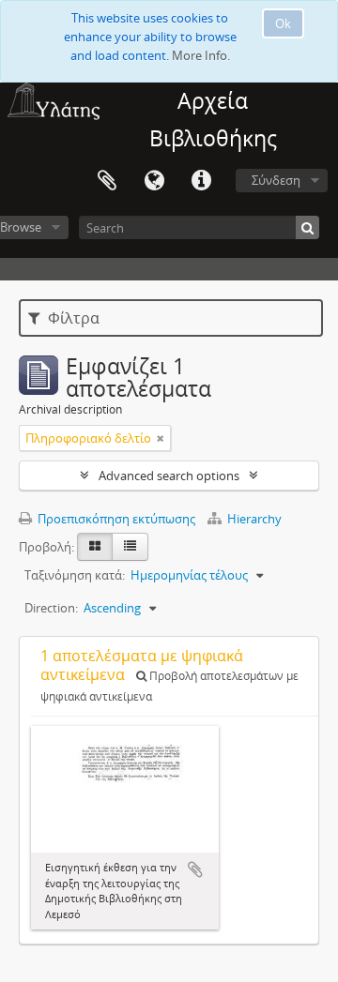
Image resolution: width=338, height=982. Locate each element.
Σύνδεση (276, 180)
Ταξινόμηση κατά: (74, 575)
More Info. (201, 55)
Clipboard (107, 181)
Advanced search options (169, 475)
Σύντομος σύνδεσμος (200, 181)
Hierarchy (253, 518)
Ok (283, 23)
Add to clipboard (195, 869)
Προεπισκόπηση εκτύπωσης (115, 518)
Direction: (51, 607)
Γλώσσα (154, 181)
